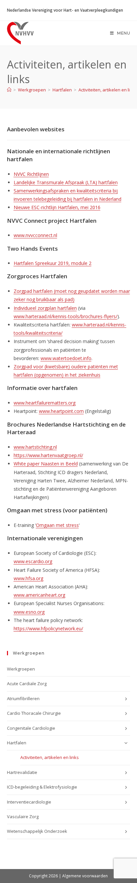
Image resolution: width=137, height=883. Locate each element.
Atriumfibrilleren (23, 698)
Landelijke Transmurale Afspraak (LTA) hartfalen (66, 182)
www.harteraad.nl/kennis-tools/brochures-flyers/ (65, 316)
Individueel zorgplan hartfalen (45, 308)
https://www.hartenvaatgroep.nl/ (48, 455)
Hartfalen (16, 743)
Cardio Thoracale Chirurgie (34, 713)
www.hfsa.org (28, 578)
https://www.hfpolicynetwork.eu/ (48, 628)
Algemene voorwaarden (85, 876)
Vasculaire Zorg (24, 817)
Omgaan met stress (57, 525)
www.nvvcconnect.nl (35, 235)
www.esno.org (29, 612)
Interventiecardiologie (29, 802)
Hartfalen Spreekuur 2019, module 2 (52, 263)
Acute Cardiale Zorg (27, 684)
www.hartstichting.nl (35, 447)
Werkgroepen (21, 669)
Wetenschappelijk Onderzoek (37, 831)
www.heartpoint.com (61, 411)
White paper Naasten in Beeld (46, 463)
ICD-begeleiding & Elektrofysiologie (42, 787)
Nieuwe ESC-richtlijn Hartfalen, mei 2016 (57, 207)
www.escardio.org (33, 561)
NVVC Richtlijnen (31, 174)
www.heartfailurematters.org (44, 403)
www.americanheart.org (39, 595)
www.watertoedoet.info (66, 358)
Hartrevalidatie (22, 772)
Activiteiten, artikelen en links (107, 90)
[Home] (9, 90)
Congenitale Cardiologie (31, 728)
